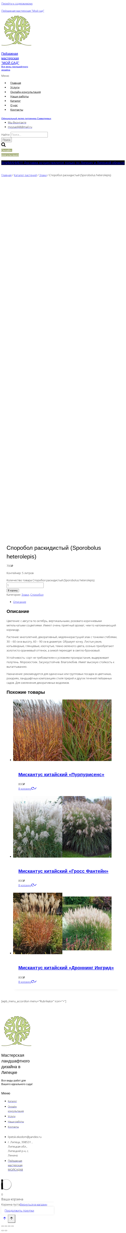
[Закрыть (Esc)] (12, 1226)
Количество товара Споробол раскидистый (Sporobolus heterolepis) (50, 580)
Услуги (15, 87)
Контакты (16, 110)
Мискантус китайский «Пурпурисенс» (61, 774)
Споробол (36, 594)
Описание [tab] (19, 602)
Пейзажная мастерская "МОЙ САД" (10, 58)
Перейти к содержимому (17, 3)
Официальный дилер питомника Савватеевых (26, 118)
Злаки (25, 594)
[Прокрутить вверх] (4, 1219)
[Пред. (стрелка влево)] (2, 1230)
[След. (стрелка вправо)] (6, 1230)
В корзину (13, 590)
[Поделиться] (9, 1226)
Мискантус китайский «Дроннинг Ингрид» (66, 967)
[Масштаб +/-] (2, 1226)
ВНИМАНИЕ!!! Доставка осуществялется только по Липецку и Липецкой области (63, 162)
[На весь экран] (6, 1226)
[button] (42, 75)
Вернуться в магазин (33, 1204)
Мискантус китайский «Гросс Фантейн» (63, 871)
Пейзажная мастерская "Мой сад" (22, 11)
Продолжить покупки (19, 1210)
